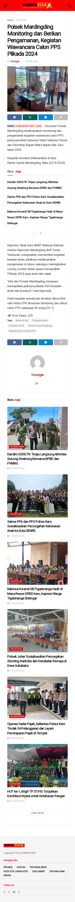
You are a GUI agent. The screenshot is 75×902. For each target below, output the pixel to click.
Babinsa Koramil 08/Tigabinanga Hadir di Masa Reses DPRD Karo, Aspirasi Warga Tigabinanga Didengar (35, 217)
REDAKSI (8, 867)
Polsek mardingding (40, 325)
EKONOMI (15, 784)
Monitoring (22, 320)
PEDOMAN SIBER (38, 867)
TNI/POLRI (21, 20)
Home (10, 20)
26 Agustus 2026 (17, 738)
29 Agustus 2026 (17, 468)
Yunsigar (14, 61)
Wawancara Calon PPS (22, 331)
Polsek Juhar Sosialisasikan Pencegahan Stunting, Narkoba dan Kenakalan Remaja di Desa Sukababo (36, 661)
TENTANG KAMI (57, 871)
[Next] (41, 233)
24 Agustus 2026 (17, 801)
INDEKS (7, 875)
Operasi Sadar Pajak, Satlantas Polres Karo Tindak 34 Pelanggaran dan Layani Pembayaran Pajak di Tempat (36, 728)
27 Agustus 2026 (17, 536)
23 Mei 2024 (31, 61)
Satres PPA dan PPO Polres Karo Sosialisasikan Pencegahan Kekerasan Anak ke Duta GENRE (33, 526)
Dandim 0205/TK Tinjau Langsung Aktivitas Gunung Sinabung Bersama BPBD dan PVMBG (37, 458)
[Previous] (34, 233)
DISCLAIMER (38, 871)
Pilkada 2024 (16, 325)
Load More (37, 813)
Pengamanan (40, 320)
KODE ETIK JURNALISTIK (16, 871)
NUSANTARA (17, 447)
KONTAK (21, 867)
